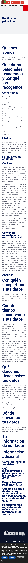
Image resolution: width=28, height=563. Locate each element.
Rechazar (12, 557)
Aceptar (4, 557)
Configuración (21, 557)
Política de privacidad (10, 541)
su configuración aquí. (7, 554)
